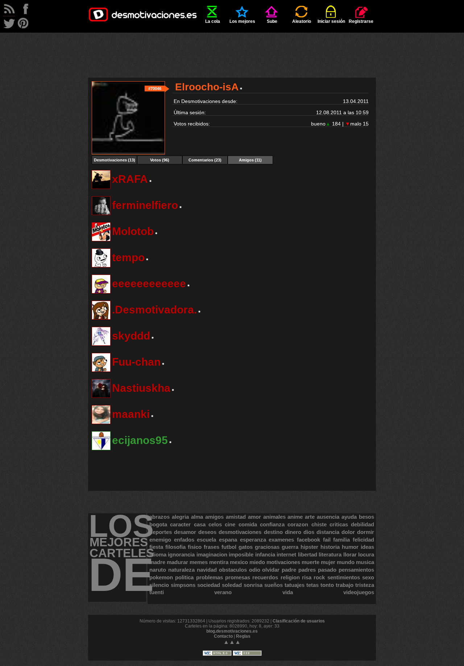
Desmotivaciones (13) (114, 160)
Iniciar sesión (331, 21)
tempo (128, 257)
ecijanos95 (140, 440)
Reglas (243, 636)
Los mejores (242, 21)
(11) (250, 160)
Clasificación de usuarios (299, 621)
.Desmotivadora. (154, 310)
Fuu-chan (136, 362)
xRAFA (130, 179)
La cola (212, 21)
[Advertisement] (232, 49)
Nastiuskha (141, 388)
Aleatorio (301, 21)
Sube (272, 21)
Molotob (133, 231)
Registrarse (361, 21)
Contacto (223, 636)
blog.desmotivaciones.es (232, 631)
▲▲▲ (232, 642)
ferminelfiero (145, 205)
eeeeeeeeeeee (149, 283)
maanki (131, 414)
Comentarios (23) (204, 160)
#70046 (154, 88)
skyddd (131, 336)
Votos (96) (159, 160)
